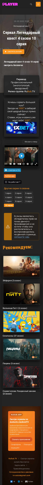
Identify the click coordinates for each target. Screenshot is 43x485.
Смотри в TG (14, 170)
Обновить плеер (31, 142)
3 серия (28, 193)
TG (22, 481)
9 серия (28, 201)
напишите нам (21, 236)
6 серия (29, 197)
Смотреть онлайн (15, 52)
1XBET (22, 108)
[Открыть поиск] (31, 4)
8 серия (18, 201)
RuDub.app (10, 176)
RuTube (30, 481)
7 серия (8, 201)
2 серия (18, 193)
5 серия (18, 197)
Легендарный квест (21, 26)
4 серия (8, 197)
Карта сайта (20, 465)
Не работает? (14, 182)
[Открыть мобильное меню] (38, 4)
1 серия (8, 193)
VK (14, 481)
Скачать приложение (21, 439)
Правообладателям (21, 468)
